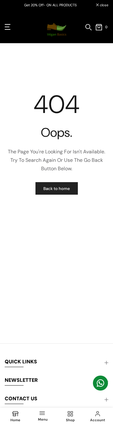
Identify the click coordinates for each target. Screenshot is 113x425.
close (103, 5)
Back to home (56, 188)
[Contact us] (100, 383)
